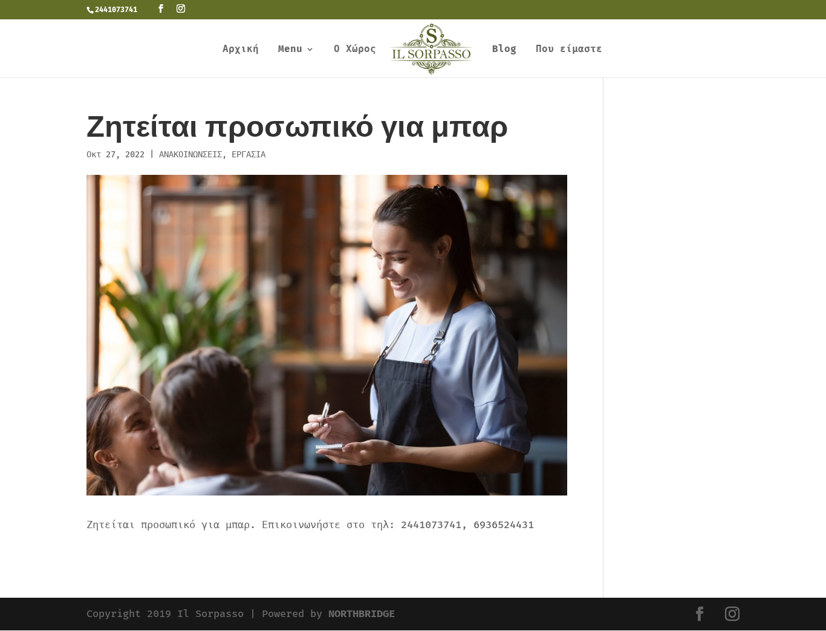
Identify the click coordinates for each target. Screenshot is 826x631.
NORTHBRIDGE (361, 613)
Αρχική (241, 49)
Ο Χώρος (355, 49)
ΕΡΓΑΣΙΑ (248, 154)
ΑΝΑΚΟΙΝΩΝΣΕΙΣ (190, 154)
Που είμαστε (569, 49)
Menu (290, 49)
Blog (504, 49)
